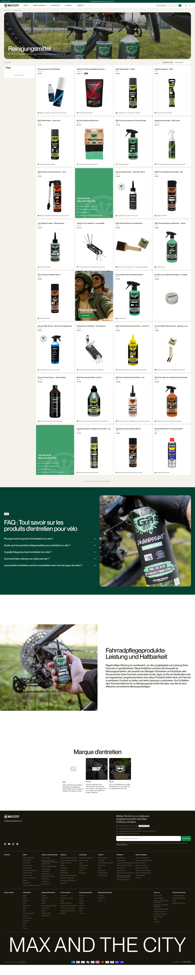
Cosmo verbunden (28, 913)
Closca (25, 928)
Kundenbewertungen (160, 914)
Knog (80, 898)
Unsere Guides (158, 916)
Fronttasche (45, 879)
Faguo (44, 903)
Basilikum (63, 913)
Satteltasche (45, 871)
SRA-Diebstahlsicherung (124, 865)
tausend (25, 901)
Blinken (81, 870)
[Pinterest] (17, 844)
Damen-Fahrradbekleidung (68, 858)
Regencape (64, 868)
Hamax (81, 913)
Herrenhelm (26, 863)
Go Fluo (44, 911)
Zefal (80, 911)
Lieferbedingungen (179, 895)
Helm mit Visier (27, 865)
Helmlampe (82, 868)
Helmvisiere (102, 870)
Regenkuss (63, 895)
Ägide (25, 908)
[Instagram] (5, 844)
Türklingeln (101, 860)
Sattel (81, 863)
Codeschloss (121, 870)
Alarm (100, 868)
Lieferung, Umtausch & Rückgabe (161, 905)
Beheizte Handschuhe (67, 878)
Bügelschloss (121, 858)
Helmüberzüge (102, 875)
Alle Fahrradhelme (28, 858)
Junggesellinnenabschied (68, 905)
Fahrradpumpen (103, 873)
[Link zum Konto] (185, 5)
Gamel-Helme (27, 918)
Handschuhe (64, 873)
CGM (24, 895)
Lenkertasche (46, 869)
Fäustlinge (63, 883)
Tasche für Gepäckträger (49, 866)
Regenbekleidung (66, 863)
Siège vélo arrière (141, 865)
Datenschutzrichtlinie (179, 898)
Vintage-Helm (27, 875)
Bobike (81, 908)
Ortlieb (44, 895)
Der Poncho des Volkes (67, 908)
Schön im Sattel (46, 913)
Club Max (157, 922)
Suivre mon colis (6, 1)
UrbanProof (45, 916)
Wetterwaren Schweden (49, 905)
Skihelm (25, 880)
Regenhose (64, 870)
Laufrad (138, 878)
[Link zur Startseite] (11, 5)
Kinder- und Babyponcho (143, 873)
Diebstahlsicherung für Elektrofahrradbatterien (124, 876)
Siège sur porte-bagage (143, 870)
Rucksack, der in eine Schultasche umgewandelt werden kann (50, 862)
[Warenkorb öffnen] (189, 5)
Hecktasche (45, 881)
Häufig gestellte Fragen (161, 909)
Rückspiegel (83, 873)
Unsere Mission (159, 898)
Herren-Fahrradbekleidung (68, 860)
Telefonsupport (102, 858)
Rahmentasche (46, 874)
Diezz (24, 926)
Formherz (82, 895)
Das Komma (45, 908)
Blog (155, 919)
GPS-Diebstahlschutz (123, 879)
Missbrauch (26, 905)
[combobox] (167, 5)
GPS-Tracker (102, 865)
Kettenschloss (121, 860)
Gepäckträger (83, 865)
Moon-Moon (187, 962)
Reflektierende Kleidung (67, 880)
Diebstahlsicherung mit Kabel (126, 863)
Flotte (62, 901)
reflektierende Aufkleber (105, 863)
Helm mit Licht (27, 868)
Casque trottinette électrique (32, 885)
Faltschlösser (121, 868)
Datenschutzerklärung (121, 844)
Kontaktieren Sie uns (160, 911)
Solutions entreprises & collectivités (161, 901)
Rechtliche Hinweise (179, 903)
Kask (24, 903)
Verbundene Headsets (30, 870)
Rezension (26, 921)
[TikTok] (13, 844)
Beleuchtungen (83, 860)
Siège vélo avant (141, 863)
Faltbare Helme (27, 873)
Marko (25, 898)
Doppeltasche (46, 884)
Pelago (81, 903)
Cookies (23, 962)
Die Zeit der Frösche (66, 898)
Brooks (44, 901)
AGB (174, 901)
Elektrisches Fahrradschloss (125, 873)
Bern (24, 911)
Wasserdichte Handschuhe (68, 875)
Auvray (100, 901)
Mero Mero (45, 898)
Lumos (25, 923)
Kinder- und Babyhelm (29, 878)
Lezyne (81, 901)
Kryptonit (101, 895)
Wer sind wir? (158, 895)
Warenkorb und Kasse (86, 858)
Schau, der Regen (66, 903)
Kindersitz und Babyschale (144, 860)
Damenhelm (26, 860)
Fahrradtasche (46, 858)
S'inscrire (186, 838)
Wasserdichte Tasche (48, 876)
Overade (25, 916)
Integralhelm (26, 883)
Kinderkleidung (140, 875)
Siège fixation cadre (142, 868)
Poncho (62, 865)
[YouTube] (9, 844)
